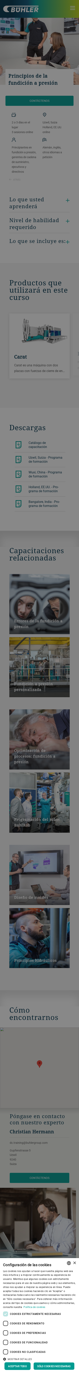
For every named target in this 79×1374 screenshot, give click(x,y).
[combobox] (69, 1263)
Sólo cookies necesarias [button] (53, 1366)
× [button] (74, 1263)
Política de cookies (34, 1307)
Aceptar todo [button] (17, 1366)
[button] (39, 1359)
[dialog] (39, 1316)
